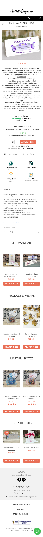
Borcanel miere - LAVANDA (31, 335)
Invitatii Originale (21, 26)
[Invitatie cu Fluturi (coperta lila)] (31, 260)
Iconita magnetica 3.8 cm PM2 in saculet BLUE (11, 397)
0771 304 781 (23, 493)
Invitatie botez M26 (31, 448)
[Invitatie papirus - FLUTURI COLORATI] (11, 260)
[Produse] (3, 19)
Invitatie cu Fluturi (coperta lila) (32, 275)
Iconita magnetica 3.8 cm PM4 (11, 335)
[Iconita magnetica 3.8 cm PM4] (11, 316)
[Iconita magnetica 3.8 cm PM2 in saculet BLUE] (11, 378)
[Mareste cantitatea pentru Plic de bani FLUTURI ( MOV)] (16, 142)
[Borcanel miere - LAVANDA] (31, 316)
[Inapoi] (1, 23)
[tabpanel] (21, 45)
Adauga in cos (27, 142)
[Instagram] (24, 480)
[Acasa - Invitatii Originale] (21, 11)
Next (39, 47)
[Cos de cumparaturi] (35, 18)
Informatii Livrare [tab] (9, 228)
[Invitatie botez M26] (31, 436)
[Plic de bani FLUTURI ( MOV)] (21, 45)
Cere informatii (29, 154)
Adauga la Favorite (12, 154)
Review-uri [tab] (8, 232)
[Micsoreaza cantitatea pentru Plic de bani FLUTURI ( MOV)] (9, 142)
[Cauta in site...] (40, 18)
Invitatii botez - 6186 (11, 448)
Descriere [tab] (7, 190)
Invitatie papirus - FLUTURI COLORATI (11, 275)
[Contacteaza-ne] (29, 18)
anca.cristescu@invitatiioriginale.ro (23, 497)
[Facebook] (19, 480)
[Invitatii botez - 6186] (11, 436)
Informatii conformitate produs (14, 223)
